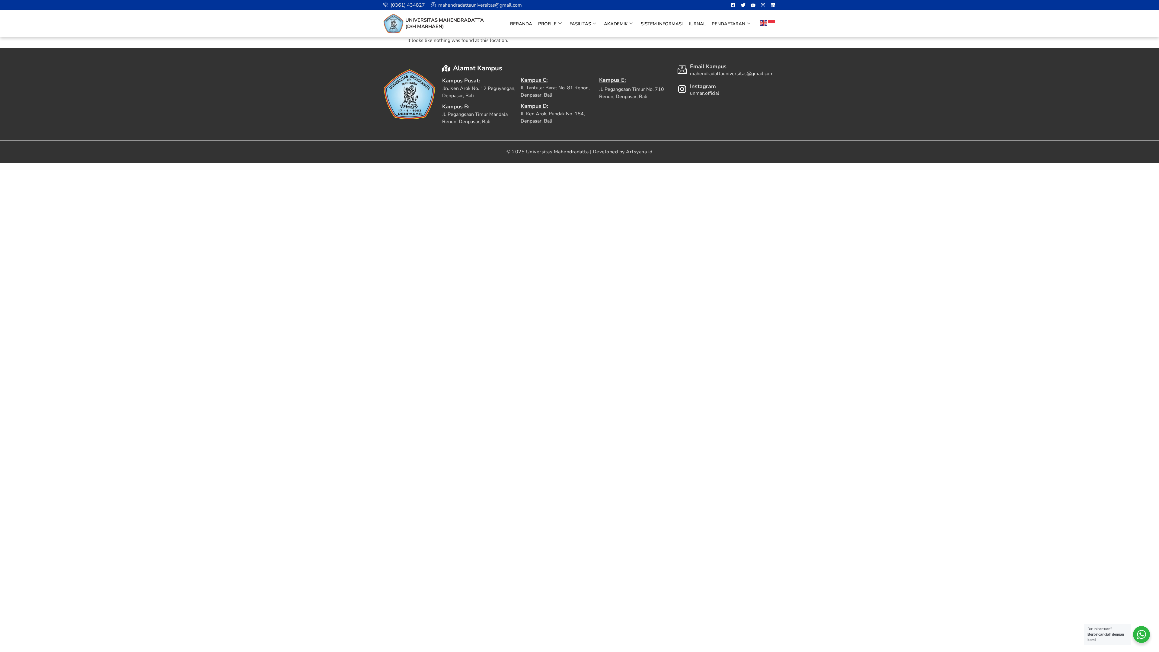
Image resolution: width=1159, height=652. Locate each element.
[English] (764, 22)
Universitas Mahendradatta (444, 20)
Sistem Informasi (662, 24)
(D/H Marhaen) (424, 26)
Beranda (521, 24)
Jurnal (697, 24)
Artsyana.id (639, 152)
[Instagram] (763, 5)
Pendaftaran (728, 24)
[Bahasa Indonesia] (772, 22)
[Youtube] (753, 5)
